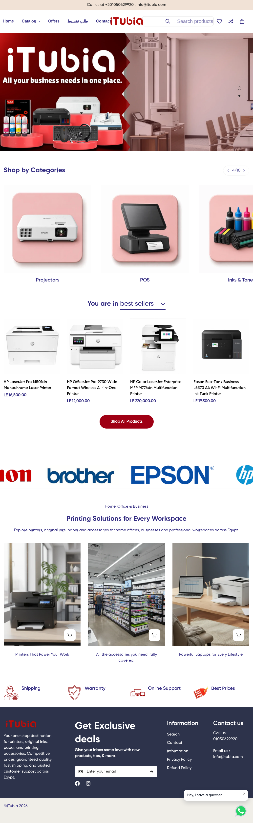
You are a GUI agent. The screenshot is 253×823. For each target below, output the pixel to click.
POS (145, 280)
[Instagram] (88, 783)
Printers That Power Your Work (42, 655)
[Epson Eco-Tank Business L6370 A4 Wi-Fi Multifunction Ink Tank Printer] (221, 346)
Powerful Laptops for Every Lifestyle (211, 655)
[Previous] (228, 170)
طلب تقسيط (77, 21)
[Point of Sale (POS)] (145, 229)
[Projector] (47, 229)
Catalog (29, 21)
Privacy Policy (179, 760)
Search (173, 734)
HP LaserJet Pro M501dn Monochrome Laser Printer (27, 385)
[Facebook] (77, 783)
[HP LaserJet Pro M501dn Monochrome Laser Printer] (32, 346)
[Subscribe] (151, 771)
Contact (103, 21)
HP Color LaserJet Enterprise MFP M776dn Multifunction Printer (155, 388)
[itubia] (126, 21)
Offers (54, 21)
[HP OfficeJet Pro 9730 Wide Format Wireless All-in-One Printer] (95, 346)
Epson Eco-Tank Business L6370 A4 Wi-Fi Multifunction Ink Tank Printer (219, 388)
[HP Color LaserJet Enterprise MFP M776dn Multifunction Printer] (158, 346)
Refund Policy (179, 768)
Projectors (47, 280)
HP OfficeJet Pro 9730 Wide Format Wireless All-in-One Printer (92, 388)
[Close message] (244, 793)
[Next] (244, 170)
